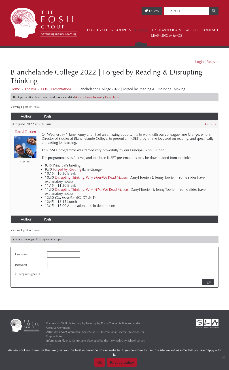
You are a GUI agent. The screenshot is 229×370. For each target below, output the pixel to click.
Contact (210, 30)
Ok (99, 362)
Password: (21, 264)
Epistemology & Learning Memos (166, 33)
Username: (21, 254)
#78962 (210, 124)
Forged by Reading (67, 169)
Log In (208, 282)
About (192, 30)
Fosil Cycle (97, 30)
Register (212, 62)
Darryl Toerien (25, 132)
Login (199, 62)
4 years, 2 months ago (88, 97)
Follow (153, 11)
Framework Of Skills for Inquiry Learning (71, 323)
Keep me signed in (29, 274)
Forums (30, 89)
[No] (223, 357)
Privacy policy (122, 362)
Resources (121, 30)
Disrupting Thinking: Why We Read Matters (91, 177)
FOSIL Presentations (56, 89)
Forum (141, 30)
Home (15, 89)
